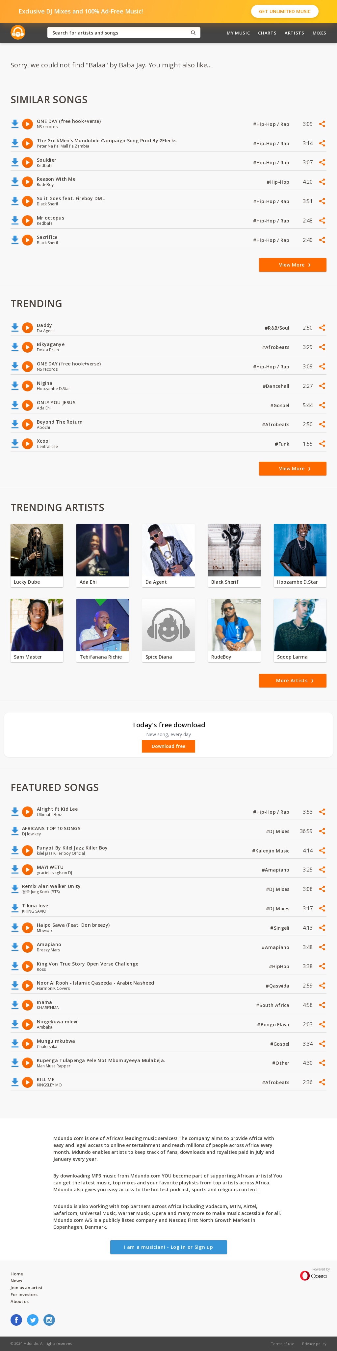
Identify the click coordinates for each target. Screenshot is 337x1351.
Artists (294, 33)
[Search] (193, 32)
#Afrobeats (276, 347)
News (16, 1281)
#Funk (283, 444)
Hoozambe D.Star (297, 582)
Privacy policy (314, 1343)
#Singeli (280, 928)
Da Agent (156, 582)
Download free (168, 746)
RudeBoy (221, 657)
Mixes (319, 33)
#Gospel (280, 405)
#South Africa (273, 1005)
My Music (238, 33)
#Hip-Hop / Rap (272, 124)
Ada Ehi (88, 582)
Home (17, 1274)
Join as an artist (26, 1288)
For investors (24, 1294)
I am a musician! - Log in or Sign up (168, 1247)
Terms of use (282, 1343)
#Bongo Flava (274, 1024)
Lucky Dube (27, 582)
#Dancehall (277, 386)
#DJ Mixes (278, 831)
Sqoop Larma (292, 657)
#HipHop (280, 966)
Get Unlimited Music (285, 11)
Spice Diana (158, 657)
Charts (267, 33)
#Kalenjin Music (271, 851)
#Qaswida (278, 986)
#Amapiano (276, 870)
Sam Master (28, 657)
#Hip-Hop (279, 182)
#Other (281, 1063)
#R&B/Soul (278, 328)
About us (20, 1301)
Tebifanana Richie (101, 657)
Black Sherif (225, 582)
